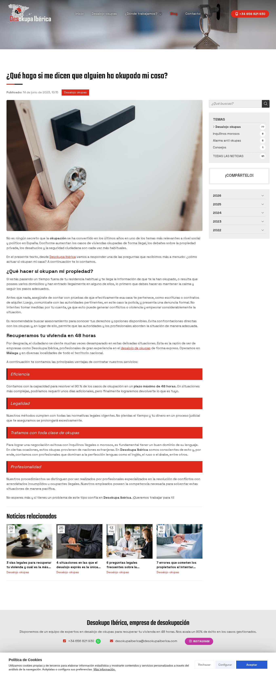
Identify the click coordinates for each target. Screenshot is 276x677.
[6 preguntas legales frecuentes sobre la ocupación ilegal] (129, 541)
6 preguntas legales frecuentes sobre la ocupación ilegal (121, 565)
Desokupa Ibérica (63, 257)
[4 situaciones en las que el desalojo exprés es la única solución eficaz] (79, 541)
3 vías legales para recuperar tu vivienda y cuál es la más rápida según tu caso (28, 565)
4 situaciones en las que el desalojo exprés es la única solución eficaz (77, 565)
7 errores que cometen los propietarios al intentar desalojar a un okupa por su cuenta (178, 565)
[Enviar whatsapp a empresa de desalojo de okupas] (98, 641)
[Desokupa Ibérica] (28, 13)
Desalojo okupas (75, 92)
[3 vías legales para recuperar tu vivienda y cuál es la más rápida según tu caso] (29, 541)
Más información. (105, 669)
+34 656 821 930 (81, 641)
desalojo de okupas (136, 348)
